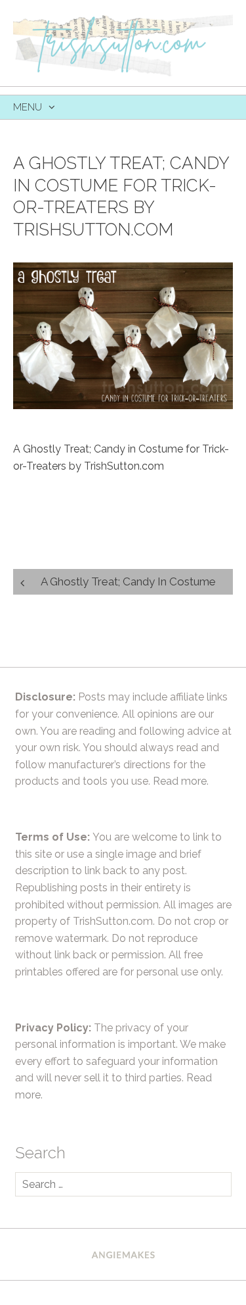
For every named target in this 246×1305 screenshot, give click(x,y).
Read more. (181, 781)
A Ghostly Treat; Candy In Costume (128, 581)
